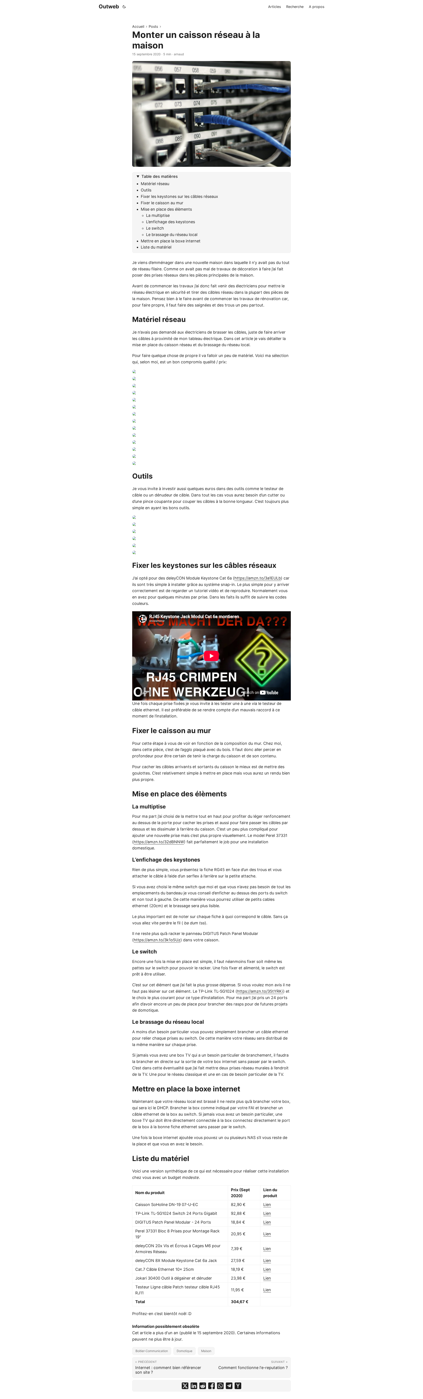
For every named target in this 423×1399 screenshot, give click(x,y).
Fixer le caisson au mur (162, 203)
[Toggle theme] (124, 6)
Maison (206, 1351)
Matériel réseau (155, 183)
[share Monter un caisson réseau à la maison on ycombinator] (238, 1385)
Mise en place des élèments (166, 209)
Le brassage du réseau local (171, 234)
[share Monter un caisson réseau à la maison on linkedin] (194, 1385)
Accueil (138, 26)
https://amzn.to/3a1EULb (257, 578)
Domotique (184, 1351)
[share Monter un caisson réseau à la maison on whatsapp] (220, 1385)
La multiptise (158, 215)
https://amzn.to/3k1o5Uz (157, 940)
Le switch (155, 228)
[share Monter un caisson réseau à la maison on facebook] (211, 1385)
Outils (146, 190)
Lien (267, 1204)
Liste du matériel (156, 247)
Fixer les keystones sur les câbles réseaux (179, 196)
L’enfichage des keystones (170, 221)
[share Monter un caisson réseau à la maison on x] (185, 1385)
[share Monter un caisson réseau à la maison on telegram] (229, 1385)
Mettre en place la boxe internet (170, 241)
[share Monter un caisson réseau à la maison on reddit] (202, 1385)
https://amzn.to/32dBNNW (159, 842)
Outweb (109, 6)
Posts (153, 26)
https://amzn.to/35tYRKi (260, 991)
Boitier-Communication (151, 1351)
